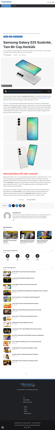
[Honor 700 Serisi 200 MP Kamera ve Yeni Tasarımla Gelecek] (7, 343)
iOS (24, 397)
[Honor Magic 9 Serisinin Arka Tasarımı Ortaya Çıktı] (7, 286)
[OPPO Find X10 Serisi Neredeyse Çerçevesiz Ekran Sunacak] (7, 312)
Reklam (25, 406)
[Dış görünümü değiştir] (48, 2)
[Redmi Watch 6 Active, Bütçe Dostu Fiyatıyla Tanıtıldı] (7, 362)
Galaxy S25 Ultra (46, 98)
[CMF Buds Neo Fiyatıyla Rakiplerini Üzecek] (7, 324)
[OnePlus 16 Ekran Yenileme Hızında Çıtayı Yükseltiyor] (7, 356)
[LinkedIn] (16, 205)
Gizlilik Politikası (27, 413)
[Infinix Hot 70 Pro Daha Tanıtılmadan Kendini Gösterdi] (7, 305)
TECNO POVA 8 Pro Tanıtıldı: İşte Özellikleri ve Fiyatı (24, 348)
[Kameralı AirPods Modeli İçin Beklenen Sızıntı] (7, 280)
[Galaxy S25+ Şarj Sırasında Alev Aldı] (10, 235)
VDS (20, 425)
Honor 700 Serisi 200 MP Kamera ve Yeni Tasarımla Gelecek (26, 341)
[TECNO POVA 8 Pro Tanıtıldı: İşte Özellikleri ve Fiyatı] (7, 350)
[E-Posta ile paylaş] (20, 205)
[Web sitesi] (13, 220)
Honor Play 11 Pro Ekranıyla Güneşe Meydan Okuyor (25, 316)
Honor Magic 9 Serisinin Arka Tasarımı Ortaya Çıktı (24, 284)
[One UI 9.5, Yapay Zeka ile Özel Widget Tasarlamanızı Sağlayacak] (7, 337)
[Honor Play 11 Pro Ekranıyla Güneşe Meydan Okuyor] (7, 318)
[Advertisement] (27, 19)
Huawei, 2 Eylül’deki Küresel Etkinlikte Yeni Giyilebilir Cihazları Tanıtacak (29, 290)
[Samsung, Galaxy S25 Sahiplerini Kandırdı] (44, 235)
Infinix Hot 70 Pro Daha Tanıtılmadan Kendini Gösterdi (25, 303)
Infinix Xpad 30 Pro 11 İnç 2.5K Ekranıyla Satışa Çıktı (23, 5)
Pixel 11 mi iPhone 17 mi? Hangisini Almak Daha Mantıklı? (26, 297)
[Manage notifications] (2, 427)
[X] (13, 205)
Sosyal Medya (26, 399)
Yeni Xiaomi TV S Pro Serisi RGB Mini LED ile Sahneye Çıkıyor (27, 328)
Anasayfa (6, 33)
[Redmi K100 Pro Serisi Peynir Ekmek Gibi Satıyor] (7, 273)
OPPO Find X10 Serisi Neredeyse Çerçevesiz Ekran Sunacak (26, 309)
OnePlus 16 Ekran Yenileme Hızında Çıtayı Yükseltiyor (25, 354)
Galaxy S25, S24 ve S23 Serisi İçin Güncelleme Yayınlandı (27, 241)
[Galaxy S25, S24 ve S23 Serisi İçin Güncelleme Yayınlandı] (27, 235)
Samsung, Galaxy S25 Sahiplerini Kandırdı (42, 241)
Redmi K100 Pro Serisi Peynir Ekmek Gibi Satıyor (24, 271)
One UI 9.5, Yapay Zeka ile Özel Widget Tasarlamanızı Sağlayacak (28, 335)
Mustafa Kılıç (8, 55)
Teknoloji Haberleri (18, 36)
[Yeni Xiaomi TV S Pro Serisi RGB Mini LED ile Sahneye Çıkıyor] (7, 331)
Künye (25, 409)
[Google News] (31, 199)
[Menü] (53, 2)
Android (14, 33)
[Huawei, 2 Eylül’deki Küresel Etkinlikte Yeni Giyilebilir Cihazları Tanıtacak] (7, 292)
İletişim (25, 411)
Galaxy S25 (6, 103)
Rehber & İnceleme (27, 402)
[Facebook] (10, 205)
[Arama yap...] (50, 2)
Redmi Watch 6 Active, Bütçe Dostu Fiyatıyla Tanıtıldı (25, 360)
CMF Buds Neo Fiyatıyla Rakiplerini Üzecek (22, 322)
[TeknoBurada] (6, 2)
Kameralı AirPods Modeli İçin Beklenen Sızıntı (23, 278)
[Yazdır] (23, 205)
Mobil (10, 33)
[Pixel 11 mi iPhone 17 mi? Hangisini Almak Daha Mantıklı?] (7, 299)
